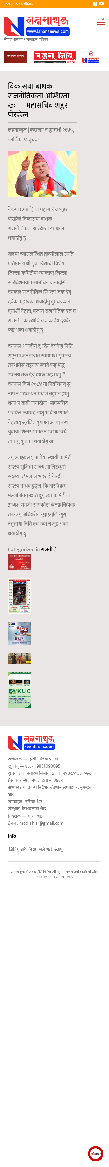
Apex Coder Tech (60, 877)
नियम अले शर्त (40, 850)
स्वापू (58, 850)
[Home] (37, 26)
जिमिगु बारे (17, 850)
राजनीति (49, 549)
